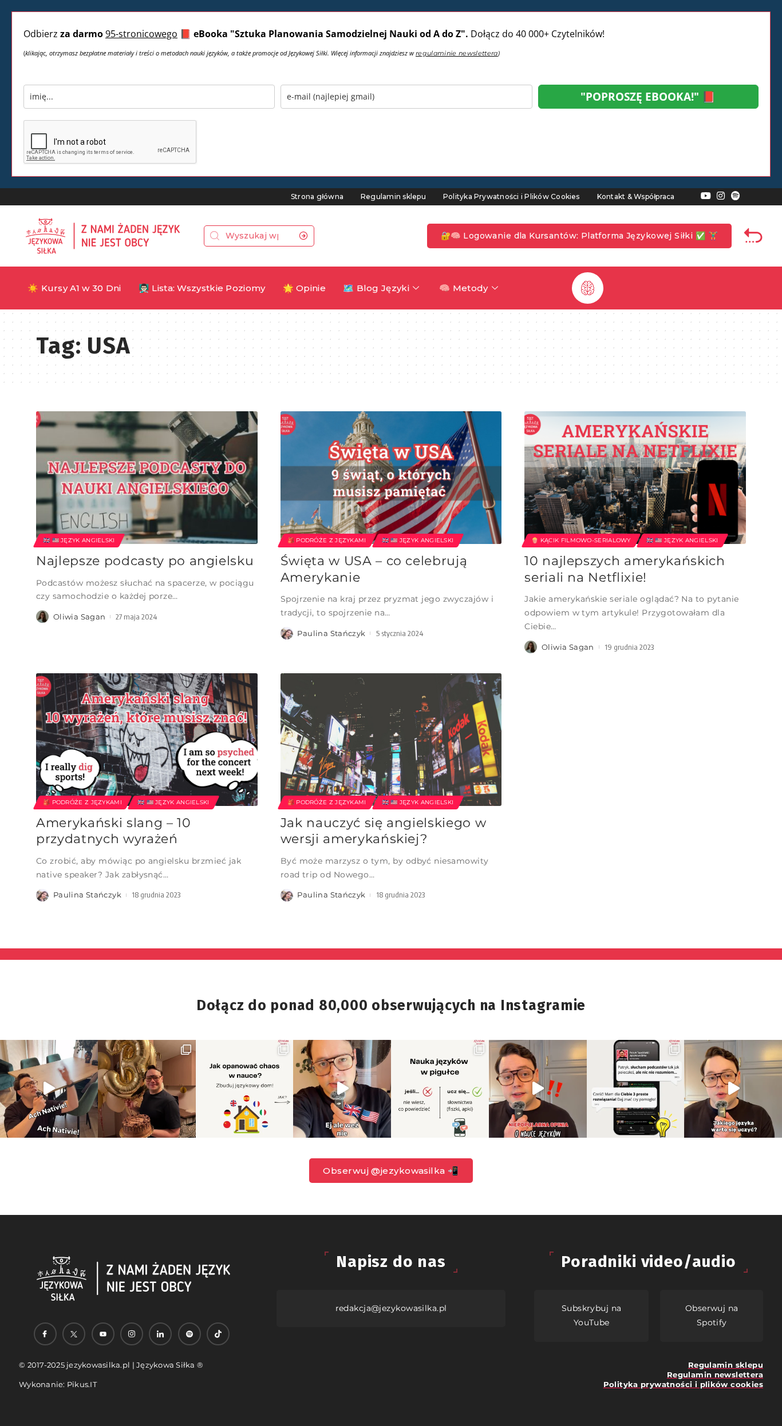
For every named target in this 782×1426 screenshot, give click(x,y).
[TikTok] (218, 1333)
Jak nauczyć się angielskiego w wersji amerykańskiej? (384, 831)
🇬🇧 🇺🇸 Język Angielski (79, 540)
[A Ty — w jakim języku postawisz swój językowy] (245, 1089)
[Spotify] (735, 196)
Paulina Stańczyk (331, 633)
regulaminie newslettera (457, 53)
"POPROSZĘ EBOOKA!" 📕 (648, 96)
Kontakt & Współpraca (636, 196)
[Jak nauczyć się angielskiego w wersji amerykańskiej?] (391, 739)
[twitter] (73, 1333)
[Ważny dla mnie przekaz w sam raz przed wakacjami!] (342, 1089)
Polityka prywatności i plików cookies (683, 1384)
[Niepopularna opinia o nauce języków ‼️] (538, 1089)
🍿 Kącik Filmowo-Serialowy (581, 540)
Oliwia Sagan (79, 616)
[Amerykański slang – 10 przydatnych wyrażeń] (147, 739)
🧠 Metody (463, 288)
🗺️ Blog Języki (376, 288)
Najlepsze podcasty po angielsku (145, 561)
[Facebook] (45, 1333)
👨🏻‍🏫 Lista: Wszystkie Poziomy (202, 288)
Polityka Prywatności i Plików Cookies (511, 196)
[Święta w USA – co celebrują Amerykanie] (391, 477)
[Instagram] (721, 196)
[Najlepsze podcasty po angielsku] (147, 477)
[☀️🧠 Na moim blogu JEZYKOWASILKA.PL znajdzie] (636, 1089)
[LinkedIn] (160, 1333)
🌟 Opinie (304, 288)
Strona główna (317, 196)
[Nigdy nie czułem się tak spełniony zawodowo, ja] (147, 1089)
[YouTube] (706, 196)
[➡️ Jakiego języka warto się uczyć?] (733, 1089)
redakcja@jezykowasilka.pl (391, 1308)
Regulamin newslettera (715, 1374)
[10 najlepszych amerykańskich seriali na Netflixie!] (635, 477)
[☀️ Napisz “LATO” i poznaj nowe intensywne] (49, 1089)
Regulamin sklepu (393, 196)
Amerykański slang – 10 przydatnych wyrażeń (113, 831)
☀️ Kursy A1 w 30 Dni (74, 288)
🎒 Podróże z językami (326, 540)
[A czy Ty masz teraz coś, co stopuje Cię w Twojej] (440, 1089)
